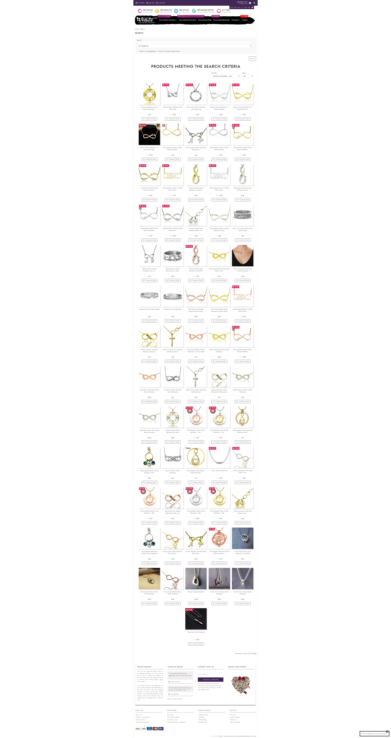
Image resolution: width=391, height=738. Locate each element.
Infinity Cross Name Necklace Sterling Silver (196, 391)
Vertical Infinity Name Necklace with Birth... (196, 189)
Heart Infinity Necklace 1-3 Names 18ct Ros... (149, 148)
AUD (231, 7)
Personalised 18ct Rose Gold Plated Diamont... (219, 552)
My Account (161, 3)
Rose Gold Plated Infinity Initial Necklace (172, 593)
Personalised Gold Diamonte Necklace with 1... (242, 431)
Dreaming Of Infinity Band (173, 309)
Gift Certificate (235, 722)
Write (180, 699)
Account (233, 715)
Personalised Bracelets (221, 18)
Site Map (170, 715)
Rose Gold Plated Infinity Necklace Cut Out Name (196, 350)
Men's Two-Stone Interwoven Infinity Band (243, 229)
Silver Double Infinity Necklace (173, 472)
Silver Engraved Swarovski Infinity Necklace (243, 270)
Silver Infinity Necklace (219, 470)
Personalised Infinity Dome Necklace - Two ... (196, 431)
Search (142, 29)
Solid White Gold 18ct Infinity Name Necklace (149, 431)
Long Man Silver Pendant (196, 632)
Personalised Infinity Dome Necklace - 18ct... (149, 512)
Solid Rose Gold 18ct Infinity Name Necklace (149, 391)
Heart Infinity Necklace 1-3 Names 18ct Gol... (243, 108)
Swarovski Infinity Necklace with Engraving (196, 108)
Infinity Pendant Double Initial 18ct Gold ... (196, 552)
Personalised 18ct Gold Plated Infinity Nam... (219, 270)
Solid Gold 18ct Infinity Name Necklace (219, 350)
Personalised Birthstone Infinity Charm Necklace (149, 552)
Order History (235, 717)
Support (244, 18)
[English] (252, 7)
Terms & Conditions (142, 722)
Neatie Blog (203, 719)
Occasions (235, 20)
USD (249, 7)
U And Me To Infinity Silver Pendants (219, 593)
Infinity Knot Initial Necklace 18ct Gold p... (172, 552)
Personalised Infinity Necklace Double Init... (196, 148)
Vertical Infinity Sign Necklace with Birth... (196, 270)
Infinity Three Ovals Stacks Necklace (243, 593)
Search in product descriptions (169, 51)
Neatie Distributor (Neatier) (176, 722)
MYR (245, 7)
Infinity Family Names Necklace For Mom (173, 431)
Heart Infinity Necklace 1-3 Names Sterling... (219, 108)
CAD (235, 7)
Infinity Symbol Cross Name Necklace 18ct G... (172, 350)
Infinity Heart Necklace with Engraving (172, 108)
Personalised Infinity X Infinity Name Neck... (173, 189)
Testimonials (203, 722)
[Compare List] (153, 102)
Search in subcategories (147, 51)
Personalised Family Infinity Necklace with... (149, 472)
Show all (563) (172, 699)
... (169, 677)
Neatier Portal (203, 715)
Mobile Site (214, 736)
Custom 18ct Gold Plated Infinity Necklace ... (149, 189)
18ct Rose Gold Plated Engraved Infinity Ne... (172, 512)
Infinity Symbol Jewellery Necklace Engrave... (149, 350)
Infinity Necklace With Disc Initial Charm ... (243, 512)
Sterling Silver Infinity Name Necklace (242, 391)
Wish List (233, 719)
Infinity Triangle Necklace (196, 592)
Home (137, 29)
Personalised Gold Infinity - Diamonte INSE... (196, 472)
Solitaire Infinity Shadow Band (149, 309)
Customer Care (172, 719)
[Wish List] (157, 102)
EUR (238, 7)
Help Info (151, 3)
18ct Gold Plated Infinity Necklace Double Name (219, 310)
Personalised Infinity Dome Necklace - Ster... (196, 512)
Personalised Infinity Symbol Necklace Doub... (219, 229)
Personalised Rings (204, 20)
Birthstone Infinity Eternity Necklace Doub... (242, 189)
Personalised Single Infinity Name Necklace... (243, 148)
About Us (139, 715)
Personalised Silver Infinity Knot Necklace (149, 593)
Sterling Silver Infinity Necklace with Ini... (149, 270)
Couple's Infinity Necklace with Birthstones (173, 391)
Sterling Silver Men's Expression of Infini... (173, 270)
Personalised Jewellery (167, 18)
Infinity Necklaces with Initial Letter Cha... (242, 471)
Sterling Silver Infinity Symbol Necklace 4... (173, 229)
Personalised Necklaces (187, 18)
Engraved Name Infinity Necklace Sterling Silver (219, 391)
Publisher (202, 717)
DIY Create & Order (149, 119)
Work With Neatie (173, 717)
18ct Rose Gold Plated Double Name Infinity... (196, 310)
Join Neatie (141, 3)
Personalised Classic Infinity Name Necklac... (172, 148)
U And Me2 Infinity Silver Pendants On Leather (242, 552)
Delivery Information (143, 717)
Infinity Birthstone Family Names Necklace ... (149, 108)
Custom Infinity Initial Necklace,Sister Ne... (196, 229)
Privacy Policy (140, 719)
